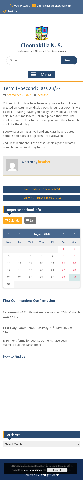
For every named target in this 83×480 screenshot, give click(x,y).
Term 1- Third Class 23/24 (41, 198)
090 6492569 (22, 5)
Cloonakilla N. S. (41, 45)
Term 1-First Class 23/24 (41, 189)
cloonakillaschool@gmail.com (54, 5)
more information (33, 470)
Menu (46, 74)
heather (43, 95)
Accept (57, 470)
